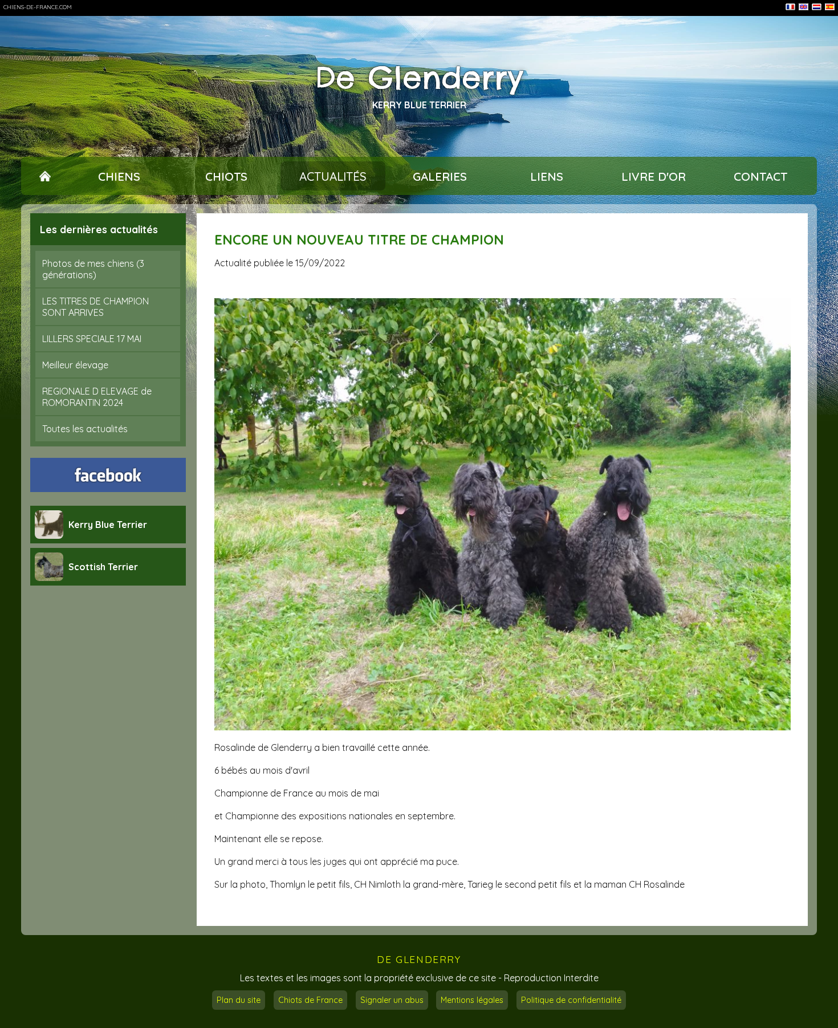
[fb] (108, 475)
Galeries (440, 176)
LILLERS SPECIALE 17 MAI (91, 338)
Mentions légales (472, 1000)
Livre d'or (653, 176)
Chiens (119, 176)
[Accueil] (45, 176)
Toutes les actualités (85, 428)
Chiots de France (310, 1000)
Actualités (333, 176)
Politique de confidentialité (571, 1000)
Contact (760, 176)
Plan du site (239, 1000)
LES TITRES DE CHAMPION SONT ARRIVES (95, 306)
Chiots (226, 176)
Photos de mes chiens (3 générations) (93, 269)
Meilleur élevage (75, 365)
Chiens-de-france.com (37, 7)
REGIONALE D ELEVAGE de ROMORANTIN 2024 (97, 396)
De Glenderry (419, 78)
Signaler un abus (392, 1000)
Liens (546, 176)
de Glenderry (419, 959)
